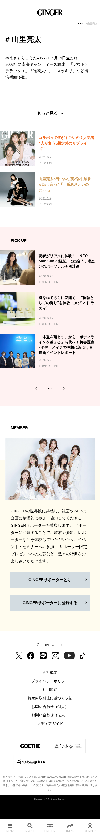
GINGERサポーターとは (49, 579)
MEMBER (90, 830)
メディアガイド (50, 723)
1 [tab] (49, 389)
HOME (81, 23)
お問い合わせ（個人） (50, 706)
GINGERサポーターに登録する (50, 602)
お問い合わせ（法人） (50, 715)
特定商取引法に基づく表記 (50, 698)
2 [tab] (52, 389)
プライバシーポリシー (50, 681)
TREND (70, 830)
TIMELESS (50, 830)
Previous (37, 388)
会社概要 (50, 672)
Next (63, 388)
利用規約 (50, 689)
